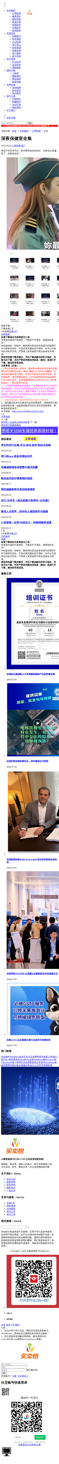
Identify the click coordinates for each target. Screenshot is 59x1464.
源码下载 (11, 70)
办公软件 (16, 62)
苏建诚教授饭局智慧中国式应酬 (19, 467)
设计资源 (16, 56)
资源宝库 (11, 33)
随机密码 (16, 107)
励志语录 (16, 90)
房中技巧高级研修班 (11, 425)
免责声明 (11, 1185)
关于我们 (11, 110)
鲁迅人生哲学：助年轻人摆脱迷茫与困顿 (24, 511)
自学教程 (11, 10)
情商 (45, 1065)
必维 (21, 1065)
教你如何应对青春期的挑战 (16, 478)
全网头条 (11, 85)
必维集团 (29, 1062)
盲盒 (18, 1059)
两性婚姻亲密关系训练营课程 (18, 489)
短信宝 (22, 1057)
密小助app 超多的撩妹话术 (16, 456)
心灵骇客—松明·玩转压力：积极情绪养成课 (26, 522)
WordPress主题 (27, 1059)
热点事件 (16, 93)
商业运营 (16, 22)
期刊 (10, 1065)
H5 (33, 1065)
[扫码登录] (5, 1391)
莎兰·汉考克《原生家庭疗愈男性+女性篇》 (25, 500)
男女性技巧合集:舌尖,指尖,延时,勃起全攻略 (26, 445)
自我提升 (16, 27)
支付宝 (29, 1057)
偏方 (25, 1065)
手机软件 (16, 99)
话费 (5, 1065)
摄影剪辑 (16, 19)
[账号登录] (6, 1451)
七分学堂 (39, 1065)
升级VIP (13, 331)
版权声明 (11, 1182)
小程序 (15, 73)
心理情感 (16, 13)
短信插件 (5, 1057)
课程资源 (11, 1206)
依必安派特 (39, 1062)
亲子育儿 (16, 45)
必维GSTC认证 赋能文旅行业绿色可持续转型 (28, 1040)
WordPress (14, 1057)
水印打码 (16, 104)
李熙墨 (12, 1059)
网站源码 (16, 79)
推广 (23, 145)
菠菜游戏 (16, 82)
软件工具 (11, 96)
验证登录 (40, 1437)
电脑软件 (16, 102)
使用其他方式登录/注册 (29, 1445)
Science (6, 1062)
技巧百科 (11, 59)
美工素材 (16, 53)
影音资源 (16, 47)
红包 (23, 1062)
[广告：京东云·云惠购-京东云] (29, 128)
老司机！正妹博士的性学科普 (15, 422)
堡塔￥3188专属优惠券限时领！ (29, 432)
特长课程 (16, 39)
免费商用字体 (39, 1057)
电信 (29, 1065)
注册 (14, 1376)
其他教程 (16, 30)
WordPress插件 (40, 1059)
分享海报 (5, 416)
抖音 (12, 1062)
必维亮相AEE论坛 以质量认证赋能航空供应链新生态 (32, 973)
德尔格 (15, 1065)
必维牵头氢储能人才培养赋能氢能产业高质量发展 (31, 674)
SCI (7, 1059)
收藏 (3, 539)
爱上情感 (50, 1057)
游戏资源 (16, 50)
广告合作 (11, 1190)
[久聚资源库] (29, 15)
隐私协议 (11, 1188)
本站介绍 (11, 1179)
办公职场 (16, 42)
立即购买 (5, 334)
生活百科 (16, 65)
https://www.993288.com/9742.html (27, 411)
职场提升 (16, 25)
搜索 (30, 123)
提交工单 (11, 1214)
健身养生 (16, 16)
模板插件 (16, 76)
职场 (50, 1065)
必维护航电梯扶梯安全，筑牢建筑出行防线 (27, 761)
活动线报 (16, 87)
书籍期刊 (16, 36)
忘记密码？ (23, 1376)
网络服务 (16, 67)
